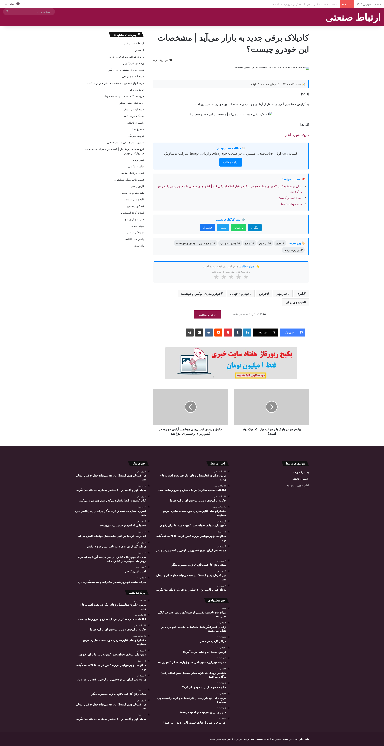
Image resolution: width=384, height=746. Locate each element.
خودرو (263, 294)
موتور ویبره (137, 225)
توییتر (223, 227)
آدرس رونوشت (207, 314)
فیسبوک (207, 227)
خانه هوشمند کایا (291, 204)
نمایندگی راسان (135, 232)
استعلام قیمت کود (134, 43)
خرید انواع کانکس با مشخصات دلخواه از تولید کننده (115, 83)
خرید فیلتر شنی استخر (131, 102)
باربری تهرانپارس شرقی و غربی (126, 56)
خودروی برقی (294, 302)
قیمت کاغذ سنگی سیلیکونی (129, 179)
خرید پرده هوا (136, 89)
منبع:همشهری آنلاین (296, 135)
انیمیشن (139, 50)
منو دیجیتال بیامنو (134, 219)
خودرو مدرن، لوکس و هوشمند (201, 294)
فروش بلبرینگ (136, 135)
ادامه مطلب (230, 162)
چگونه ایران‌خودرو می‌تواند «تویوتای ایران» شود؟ (311, 4)
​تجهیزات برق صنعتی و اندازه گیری (125, 69)
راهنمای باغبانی (135, 122)
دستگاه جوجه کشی (133, 116)
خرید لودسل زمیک (134, 109)
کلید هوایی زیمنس (134, 199)
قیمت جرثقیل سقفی (132, 173)
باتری (300, 294)
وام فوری (139, 245)
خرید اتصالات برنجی (133, 76)
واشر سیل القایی (134, 239)
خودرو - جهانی (239, 294)
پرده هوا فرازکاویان (133, 63)
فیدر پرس (138, 159)
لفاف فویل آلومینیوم (298, 485)
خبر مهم (281, 294)
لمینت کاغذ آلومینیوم (132, 212)
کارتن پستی (137, 186)
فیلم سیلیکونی (136, 166)
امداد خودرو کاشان (290, 198)
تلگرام (255, 227)
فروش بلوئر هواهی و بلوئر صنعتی (125, 142)
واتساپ (238, 227)
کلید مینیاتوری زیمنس (132, 192)
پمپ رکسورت (301, 472)
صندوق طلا (138, 129)
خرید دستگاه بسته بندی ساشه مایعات (123, 96)
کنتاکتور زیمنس (135, 206)
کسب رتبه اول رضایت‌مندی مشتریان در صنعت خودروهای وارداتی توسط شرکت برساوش (230, 153)
